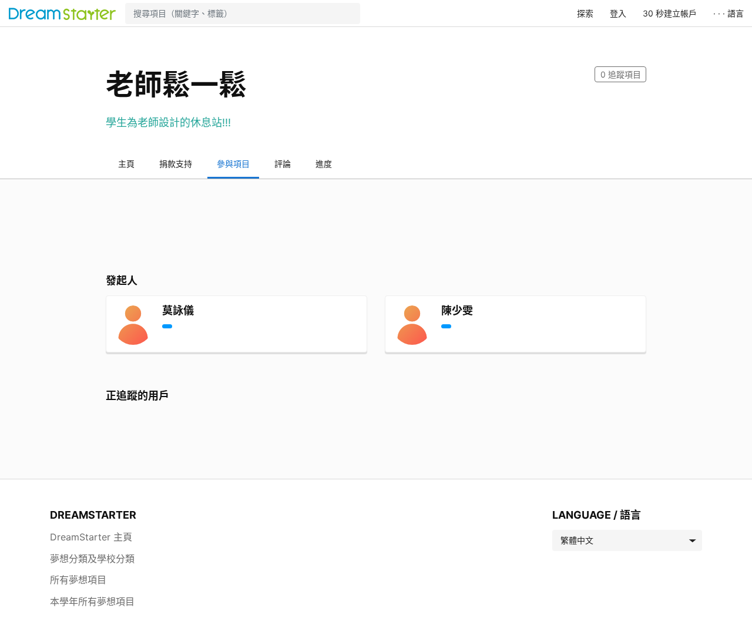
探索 (585, 13)
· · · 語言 (728, 13)
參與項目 (233, 164)
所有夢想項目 (78, 580)
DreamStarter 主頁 (91, 537)
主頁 (126, 164)
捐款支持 (175, 164)
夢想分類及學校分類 (92, 559)
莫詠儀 (178, 310)
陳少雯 (457, 310)
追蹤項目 (620, 74)
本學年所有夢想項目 (92, 601)
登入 (618, 13)
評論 (282, 164)
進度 (323, 164)
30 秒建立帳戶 (670, 13)
